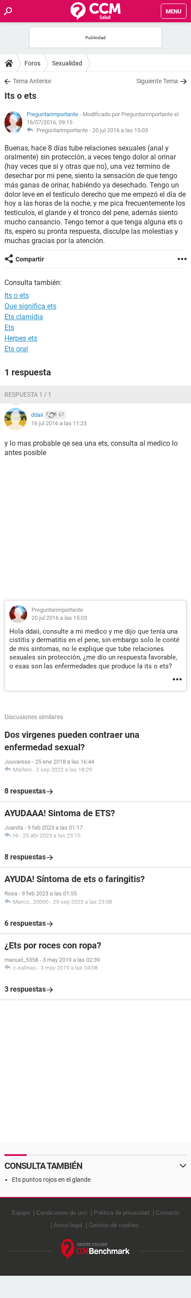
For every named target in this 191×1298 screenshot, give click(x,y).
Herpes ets (20, 338)
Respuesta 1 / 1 (28, 394)
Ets (9, 327)
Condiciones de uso (61, 1212)
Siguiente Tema (157, 81)
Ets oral (16, 349)
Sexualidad (67, 63)
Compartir (30, 259)
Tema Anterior (32, 81)
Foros (32, 63)
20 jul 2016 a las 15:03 (120, 130)
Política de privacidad (121, 1212)
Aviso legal (68, 1225)
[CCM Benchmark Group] (95, 1250)
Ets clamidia (23, 317)
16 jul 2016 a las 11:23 (59, 423)
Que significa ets (30, 306)
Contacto (167, 1212)
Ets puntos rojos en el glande (51, 1179)
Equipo (21, 1212)
